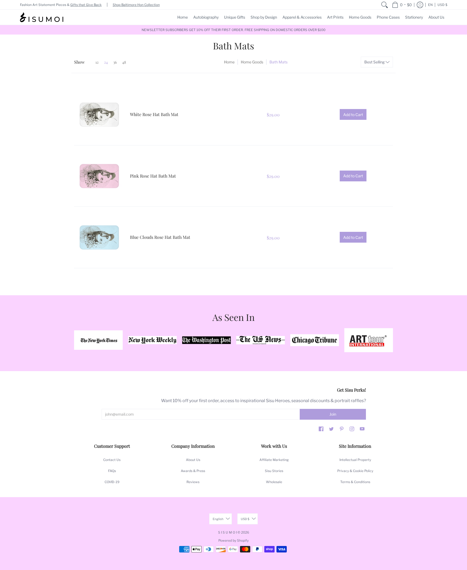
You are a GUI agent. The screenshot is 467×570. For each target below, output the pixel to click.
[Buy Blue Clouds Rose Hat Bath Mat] (99, 237)
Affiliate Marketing (274, 460)
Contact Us (112, 460)
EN (430, 5)
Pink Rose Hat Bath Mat (153, 176)
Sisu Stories (274, 471)
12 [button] (97, 62)
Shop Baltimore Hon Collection (136, 5)
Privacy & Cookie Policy (355, 471)
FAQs (112, 471)
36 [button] (115, 62)
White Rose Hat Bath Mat (154, 114)
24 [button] (106, 62)
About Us (193, 460)
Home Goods (252, 62)
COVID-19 (112, 482)
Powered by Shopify (233, 540)
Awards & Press (193, 471)
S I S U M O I (227, 532)
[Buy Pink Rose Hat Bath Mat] (99, 176)
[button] (401, 4)
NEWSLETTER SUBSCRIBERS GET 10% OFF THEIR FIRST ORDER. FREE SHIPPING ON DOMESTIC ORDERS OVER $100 (233, 30)
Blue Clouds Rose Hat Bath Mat (160, 237)
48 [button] (124, 62)
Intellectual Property (355, 460)
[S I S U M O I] (41, 17)
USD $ (442, 5)
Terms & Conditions (355, 482)
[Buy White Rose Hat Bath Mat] (99, 114)
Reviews (192, 482)
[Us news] (260, 340)
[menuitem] (384, 4)
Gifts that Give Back (86, 5)
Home (229, 62)
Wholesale (274, 482)
